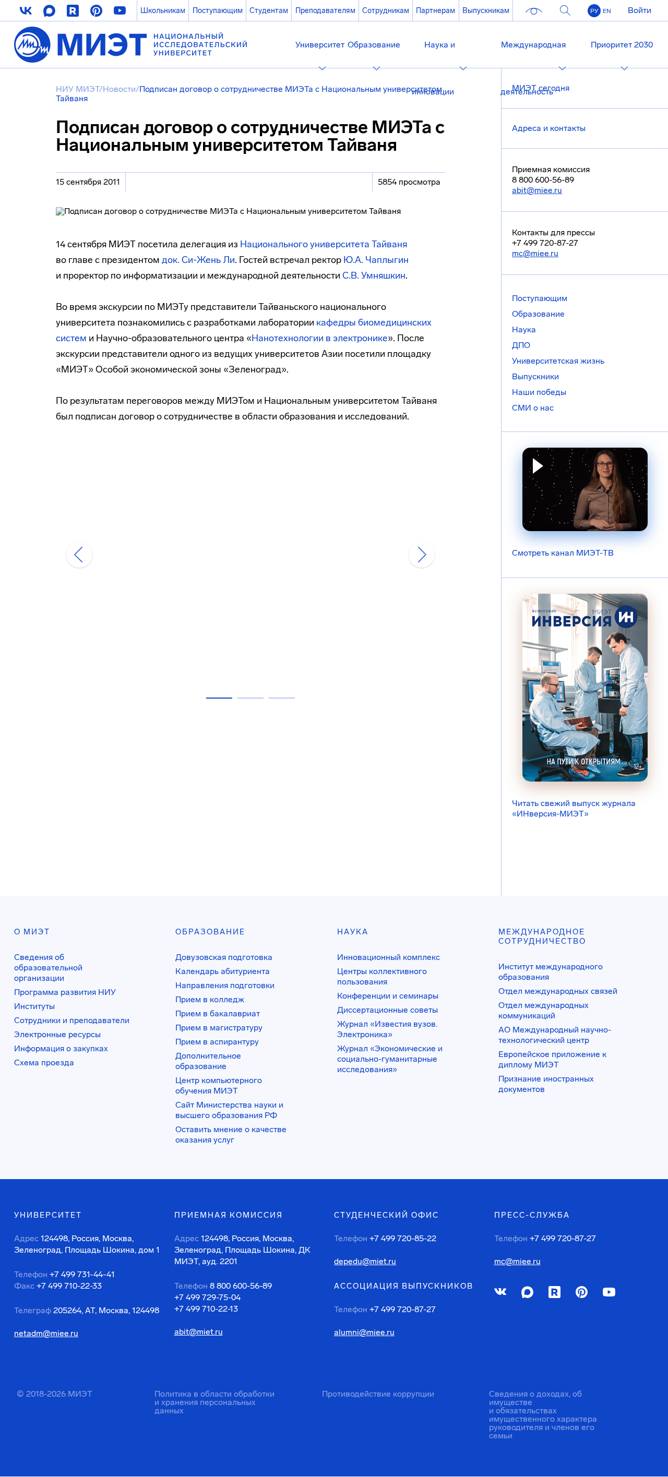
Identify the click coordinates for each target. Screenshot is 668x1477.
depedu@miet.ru (365, 1261)
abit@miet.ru (198, 1332)
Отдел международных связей (557, 991)
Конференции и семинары (387, 996)
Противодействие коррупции (378, 1394)
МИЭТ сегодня (540, 88)
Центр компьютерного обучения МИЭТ (218, 1085)
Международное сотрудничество (542, 936)
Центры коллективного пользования (382, 976)
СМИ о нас (533, 408)
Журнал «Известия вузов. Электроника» (387, 1029)
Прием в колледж (209, 999)
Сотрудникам (385, 10)
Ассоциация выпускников (403, 1286)
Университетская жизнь (558, 361)
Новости (119, 89)
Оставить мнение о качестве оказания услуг (231, 1134)
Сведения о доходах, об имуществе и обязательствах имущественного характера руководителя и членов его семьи (543, 1414)
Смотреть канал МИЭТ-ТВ (563, 553)
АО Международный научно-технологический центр (554, 1035)
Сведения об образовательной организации (48, 967)
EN (607, 11)
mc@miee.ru (535, 253)
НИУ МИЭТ (77, 89)
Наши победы (539, 392)
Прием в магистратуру (219, 1027)
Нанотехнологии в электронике (320, 338)
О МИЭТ (32, 931)
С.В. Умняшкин (373, 275)
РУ (594, 11)
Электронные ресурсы (57, 1034)
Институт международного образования (550, 972)
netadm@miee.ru (46, 1333)
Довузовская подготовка (223, 957)
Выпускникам (485, 10)
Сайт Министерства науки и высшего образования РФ (229, 1110)
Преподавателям (325, 10)
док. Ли (198, 260)
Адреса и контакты (549, 128)
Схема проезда (44, 1062)
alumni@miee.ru (364, 1332)
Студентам (268, 10)
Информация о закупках (61, 1048)
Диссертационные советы (387, 1010)
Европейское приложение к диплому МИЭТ (552, 1059)
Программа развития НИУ (65, 992)
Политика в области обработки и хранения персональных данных (214, 1402)
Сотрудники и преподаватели (71, 1020)
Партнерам (435, 10)
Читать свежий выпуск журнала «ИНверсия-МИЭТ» (574, 808)
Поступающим (218, 10)
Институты (34, 1006)
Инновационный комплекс (388, 957)
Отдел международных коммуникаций (543, 1010)
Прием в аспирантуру (217, 1042)
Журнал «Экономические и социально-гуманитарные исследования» (390, 1058)
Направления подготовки (225, 985)
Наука (524, 329)
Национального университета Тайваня (323, 244)
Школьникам (162, 10)
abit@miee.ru (537, 190)
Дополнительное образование (208, 1061)
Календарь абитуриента (222, 971)
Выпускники (535, 376)
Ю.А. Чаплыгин (376, 260)
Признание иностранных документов (546, 1084)
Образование (538, 314)
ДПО (521, 345)
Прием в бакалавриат (217, 1013)
